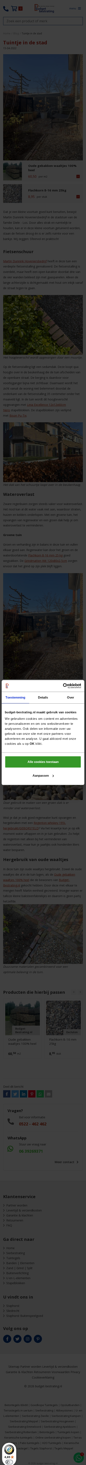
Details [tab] (43, 697)
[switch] (9, 1462)
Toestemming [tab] (15, 697)
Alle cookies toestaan (43, 762)
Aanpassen (41, 775)
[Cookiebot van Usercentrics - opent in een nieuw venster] (63, 686)
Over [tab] (70, 697)
